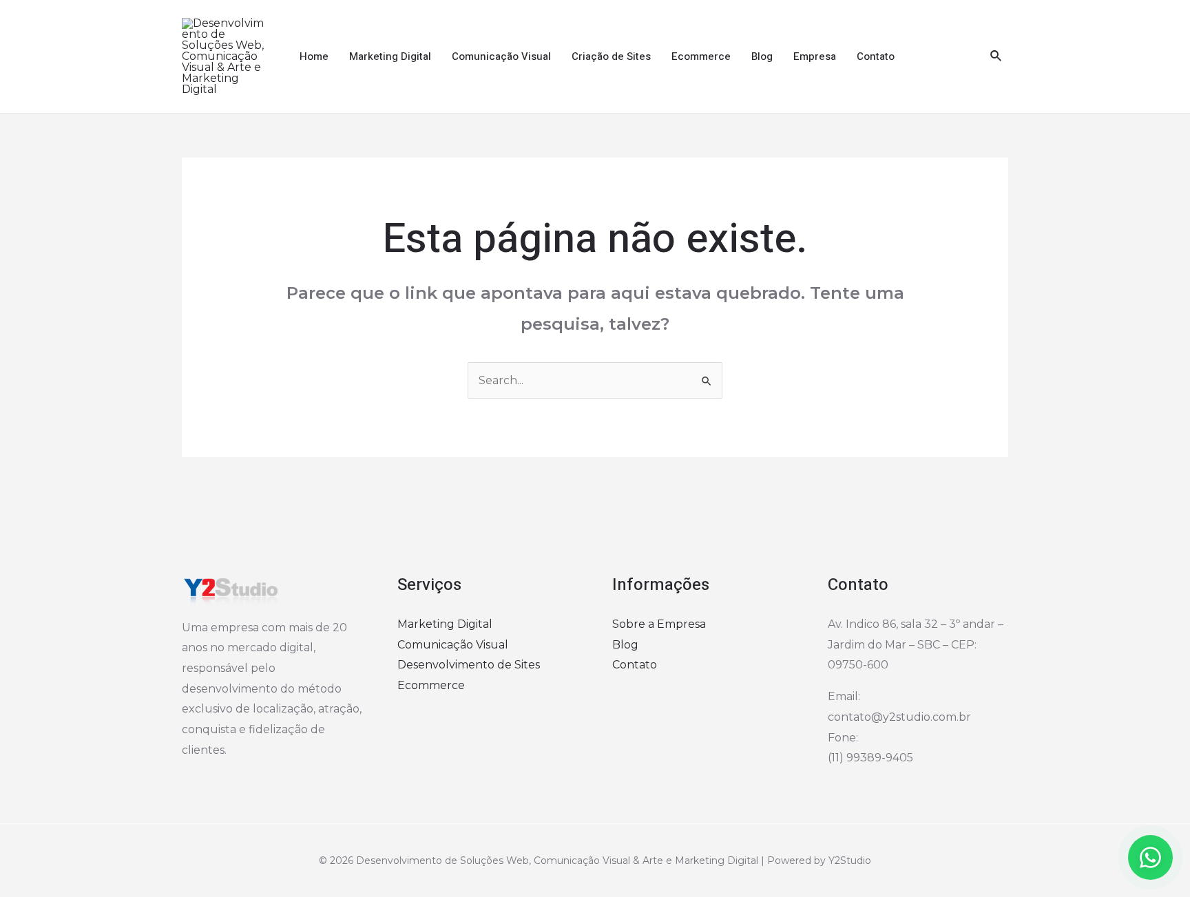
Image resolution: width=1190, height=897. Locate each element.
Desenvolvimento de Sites (468, 664)
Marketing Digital (390, 56)
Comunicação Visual (501, 56)
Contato (876, 56)
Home (314, 56)
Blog (762, 56)
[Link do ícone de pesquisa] (996, 56)
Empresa (814, 56)
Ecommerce (701, 56)
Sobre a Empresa (659, 624)
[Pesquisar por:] (595, 380)
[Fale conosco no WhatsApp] (1150, 857)
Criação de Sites (611, 56)
